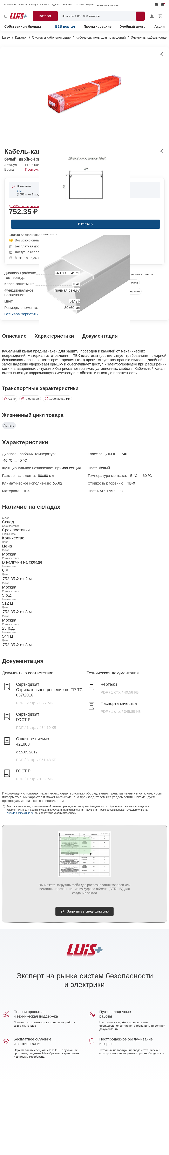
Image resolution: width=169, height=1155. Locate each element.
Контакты (67, 4)
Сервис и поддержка (50, 4)
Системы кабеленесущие (51, 37)
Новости (23, 4)
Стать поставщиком (84, 4)
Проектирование (97, 26)
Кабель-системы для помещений (101, 37)
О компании (10, 4)
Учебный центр (133, 26)
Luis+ (6, 37)
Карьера (33, 4)
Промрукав (33, 169)
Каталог (21, 37)
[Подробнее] (140, 16)
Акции (159, 26)
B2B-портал (65, 26)
